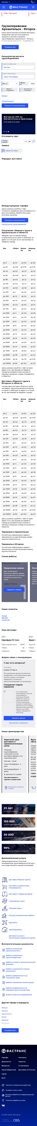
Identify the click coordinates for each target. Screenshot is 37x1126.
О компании (23, 1066)
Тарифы (5, 1057)
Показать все (10, 47)
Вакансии (6, 1066)
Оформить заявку (14, 590)
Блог (4, 1078)
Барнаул (5, 1020)
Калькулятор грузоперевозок (14, 224)
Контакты (22, 1057)
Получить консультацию (15, 105)
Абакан (5, 1008)
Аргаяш (5, 1011)
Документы (6, 1062)
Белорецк (6, 1023)
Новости (22, 1062)
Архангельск (7, 1014)
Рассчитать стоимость (18, 723)
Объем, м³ (22, 83)
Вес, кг (5, 83)
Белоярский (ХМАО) (10, 1026)
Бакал (4, 1017)
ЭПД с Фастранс (10, 13)
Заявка (4, 96)
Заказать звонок (18, 718)
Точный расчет (8, 101)
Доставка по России (26, 1070)
